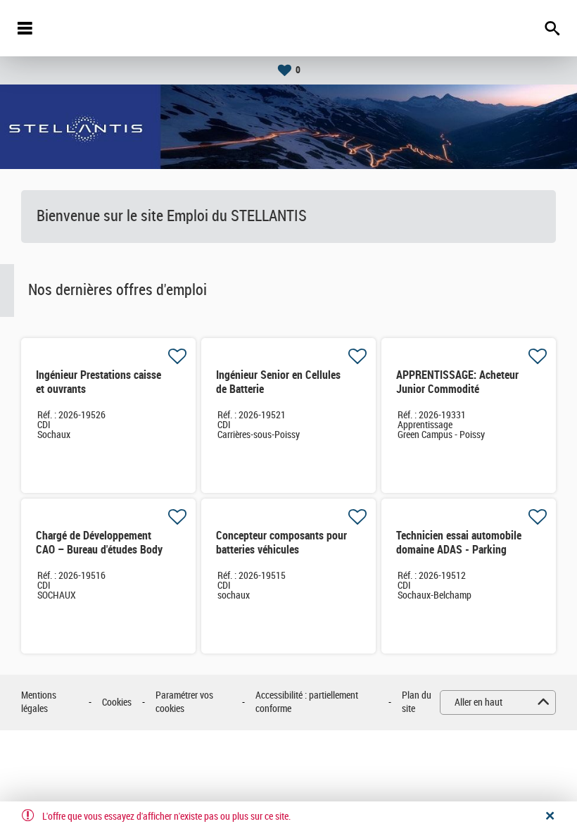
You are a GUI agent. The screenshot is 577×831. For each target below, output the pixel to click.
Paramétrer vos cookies (184, 702)
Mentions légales (38, 702)
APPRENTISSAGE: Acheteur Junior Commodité (457, 382)
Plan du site (416, 702)
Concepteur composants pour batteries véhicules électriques (281, 549)
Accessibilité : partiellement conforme (306, 702)
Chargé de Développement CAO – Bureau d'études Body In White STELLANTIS (99, 549)
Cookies (117, 702)
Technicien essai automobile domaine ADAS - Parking (458, 542)
